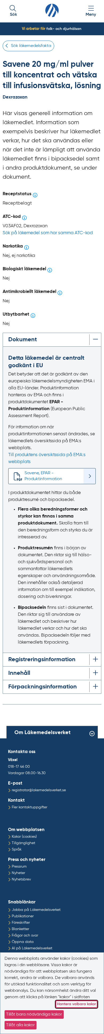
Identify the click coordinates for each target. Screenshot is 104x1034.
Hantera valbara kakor (76, 1004)
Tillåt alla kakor (20, 1025)
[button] (13, 11)
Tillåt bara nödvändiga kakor (34, 1014)
